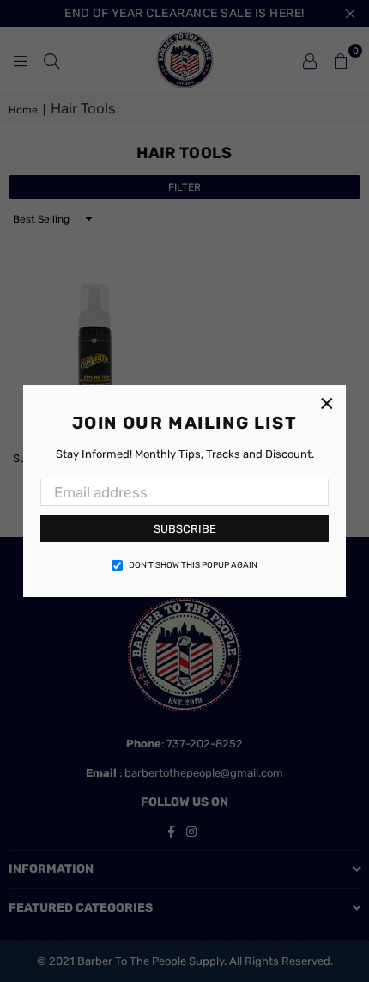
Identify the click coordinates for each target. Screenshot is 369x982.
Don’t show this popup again (193, 565)
